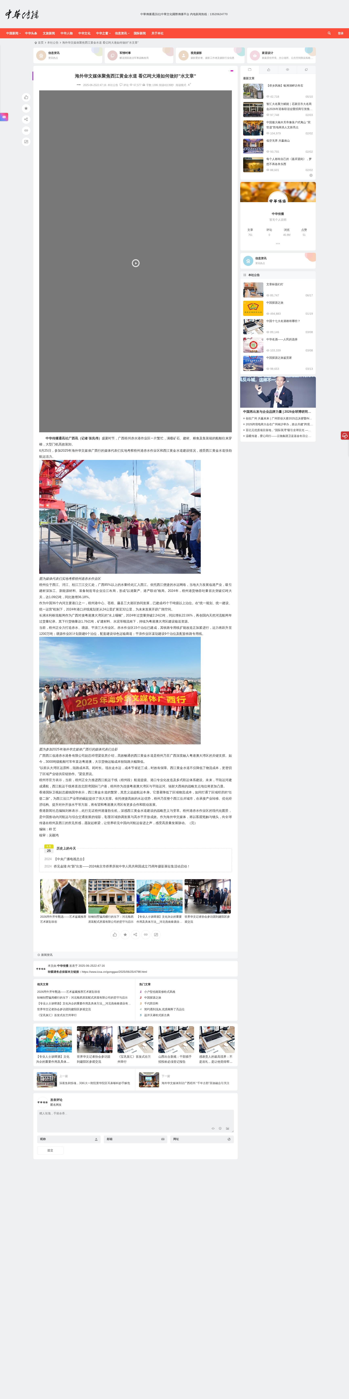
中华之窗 (102, 33)
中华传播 (62, 965)
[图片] (227, 1129)
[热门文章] (287, 70)
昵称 (43, 1139)
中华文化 (84, 33)
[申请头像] (230, 1101)
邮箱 (109, 1139)
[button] (135, 261)
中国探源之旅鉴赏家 (279, 357)
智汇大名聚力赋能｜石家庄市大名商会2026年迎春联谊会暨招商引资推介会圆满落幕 (289, 109)
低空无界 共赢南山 (278, 140)
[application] (135, 261)
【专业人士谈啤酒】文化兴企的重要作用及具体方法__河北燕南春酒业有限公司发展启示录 (159, 921)
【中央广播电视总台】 (65, 859)
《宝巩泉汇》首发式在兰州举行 (57, 1015)
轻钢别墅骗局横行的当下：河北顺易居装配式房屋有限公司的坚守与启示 (82, 997)
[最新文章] (249, 70)
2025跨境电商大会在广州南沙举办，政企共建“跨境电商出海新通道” (288, 424)
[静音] (220, 428)
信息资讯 (121, 33)
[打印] (143, 85)
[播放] (44, 428)
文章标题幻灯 (274, 284)
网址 (176, 1139)
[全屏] (227, 428)
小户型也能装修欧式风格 (159, 991)
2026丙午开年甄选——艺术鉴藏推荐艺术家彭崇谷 (68, 991)
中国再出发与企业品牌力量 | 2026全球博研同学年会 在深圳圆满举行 (292, 411)
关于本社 (157, 33)
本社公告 (53, 42)
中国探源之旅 (152, 997)
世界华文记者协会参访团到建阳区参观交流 (64, 1009)
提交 (50, 1150)
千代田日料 (151, 1003)
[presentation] (211, 1032)
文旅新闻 (49, 33)
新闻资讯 (47, 954)
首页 (41, 42)
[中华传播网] (22, 14)
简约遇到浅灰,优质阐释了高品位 (164, 1009)
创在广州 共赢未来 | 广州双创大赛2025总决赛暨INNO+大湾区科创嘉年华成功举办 (297, 418)
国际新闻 (140, 33)
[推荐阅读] (306, 70)
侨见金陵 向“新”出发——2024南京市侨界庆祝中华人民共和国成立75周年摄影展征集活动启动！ (117, 866)
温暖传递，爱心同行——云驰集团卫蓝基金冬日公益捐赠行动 (284, 436)
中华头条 (31, 33)
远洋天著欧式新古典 (157, 1015)
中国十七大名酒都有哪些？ (283, 321)
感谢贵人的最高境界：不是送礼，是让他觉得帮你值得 (175, 1061)
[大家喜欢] (268, 70)
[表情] (220, 1129)
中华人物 (67, 33)
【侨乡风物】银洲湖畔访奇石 (284, 85)
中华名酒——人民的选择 (281, 339)
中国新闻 (12, 33)
